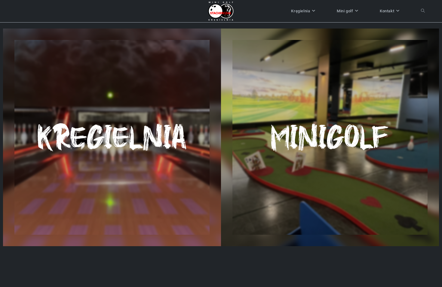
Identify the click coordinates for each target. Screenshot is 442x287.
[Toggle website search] (423, 11)
